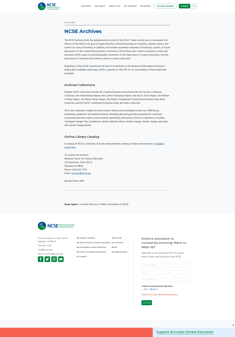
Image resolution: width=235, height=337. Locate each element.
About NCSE (114, 6)
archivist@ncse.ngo (81, 173)
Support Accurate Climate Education (185, 332)
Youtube (61, 259)
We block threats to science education (93, 242)
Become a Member (165, 6)
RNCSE (114, 247)
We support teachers (86, 238)
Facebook (40, 259)
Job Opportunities (119, 252)
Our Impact (100, 6)
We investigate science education (91, 247)
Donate (184, 6)
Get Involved (130, 6)
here (96, 69)
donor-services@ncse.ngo (50, 254)
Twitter (47, 259)
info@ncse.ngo (45, 249)
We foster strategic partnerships (91, 252)
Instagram (54, 259)
